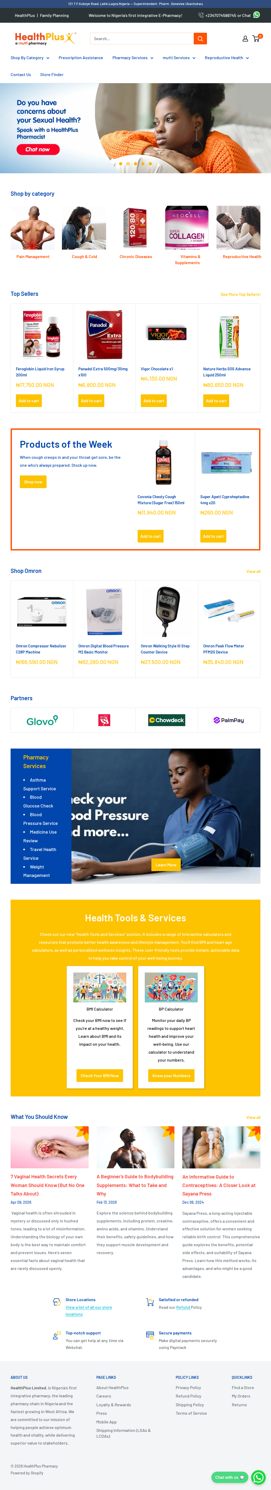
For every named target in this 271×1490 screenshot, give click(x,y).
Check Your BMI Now (100, 1075)
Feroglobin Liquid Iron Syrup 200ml (40, 371)
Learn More (166, 864)
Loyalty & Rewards (113, 1404)
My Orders (241, 1395)
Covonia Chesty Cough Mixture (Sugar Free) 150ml (161, 499)
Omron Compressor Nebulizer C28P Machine (41, 648)
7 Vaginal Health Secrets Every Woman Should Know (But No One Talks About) (47, 1185)
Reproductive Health (224, 57)
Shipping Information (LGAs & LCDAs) (123, 1433)
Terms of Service (191, 1413)
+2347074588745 (220, 15)
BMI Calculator (100, 1008)
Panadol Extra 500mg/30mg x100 (103, 371)
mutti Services (176, 57)
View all (253, 571)
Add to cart (29, 400)
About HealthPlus (112, 1387)
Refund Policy (188, 1395)
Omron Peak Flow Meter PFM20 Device (223, 648)
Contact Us (21, 74)
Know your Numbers (171, 1075)
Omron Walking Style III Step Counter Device (165, 648)
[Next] (260, 230)
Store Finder (52, 74)
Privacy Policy (188, 1387)
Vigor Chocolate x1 (157, 368)
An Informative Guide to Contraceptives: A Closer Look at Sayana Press (219, 1185)
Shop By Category (27, 57)
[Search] (200, 38)
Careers (103, 1395)
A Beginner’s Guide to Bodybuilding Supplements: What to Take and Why (135, 1185)
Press (101, 1413)
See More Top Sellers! (241, 294)
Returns (239, 1404)
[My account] (245, 38)
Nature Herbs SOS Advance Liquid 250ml (227, 371)
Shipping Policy (190, 1404)
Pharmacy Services (130, 57)
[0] (256, 38)
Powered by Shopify (27, 1473)
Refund (183, 1307)
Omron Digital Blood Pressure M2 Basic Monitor (103, 648)
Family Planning (54, 15)
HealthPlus (25, 15)
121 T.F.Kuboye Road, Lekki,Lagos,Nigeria (99, 4)
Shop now (33, 481)
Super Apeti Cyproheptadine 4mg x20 (224, 499)
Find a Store (243, 1387)
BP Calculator (171, 1008)
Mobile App (106, 1421)
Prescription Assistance (81, 57)
